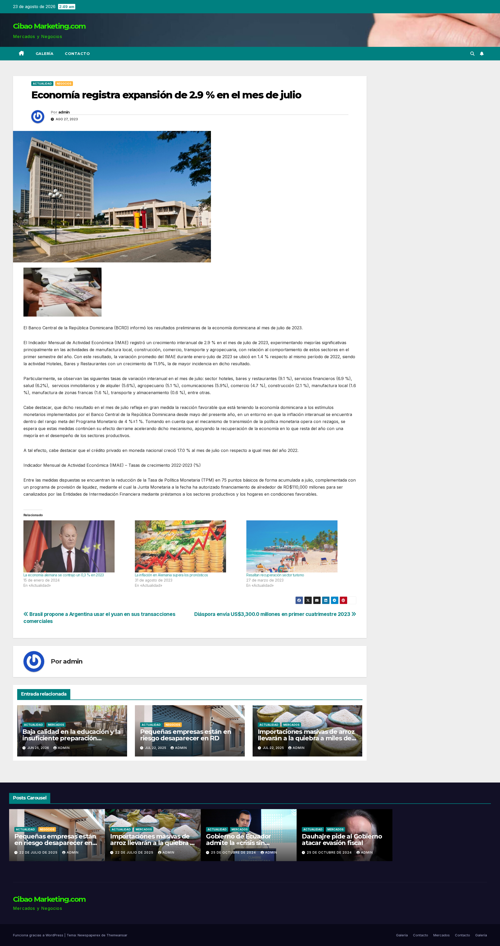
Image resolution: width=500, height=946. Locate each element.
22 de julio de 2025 (39, 852)
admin (64, 112)
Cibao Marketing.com (49, 26)
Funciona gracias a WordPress (38, 935)
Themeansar (117, 935)
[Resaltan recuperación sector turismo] (299, 546)
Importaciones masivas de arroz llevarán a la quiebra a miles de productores (306, 738)
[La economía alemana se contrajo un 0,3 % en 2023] (76, 546)
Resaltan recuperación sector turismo (275, 575)
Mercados (56, 724)
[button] (472, 53)
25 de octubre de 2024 (138, 852)
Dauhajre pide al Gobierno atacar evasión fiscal (246, 840)
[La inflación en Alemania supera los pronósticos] (188, 546)
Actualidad (42, 83)
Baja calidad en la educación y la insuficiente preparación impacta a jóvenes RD (71, 738)
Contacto (77, 53)
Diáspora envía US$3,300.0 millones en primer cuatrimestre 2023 (272, 614)
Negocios (64, 83)
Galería (45, 53)
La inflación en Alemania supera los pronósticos (171, 575)
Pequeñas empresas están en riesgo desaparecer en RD (185, 735)
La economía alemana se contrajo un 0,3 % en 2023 (63, 575)
